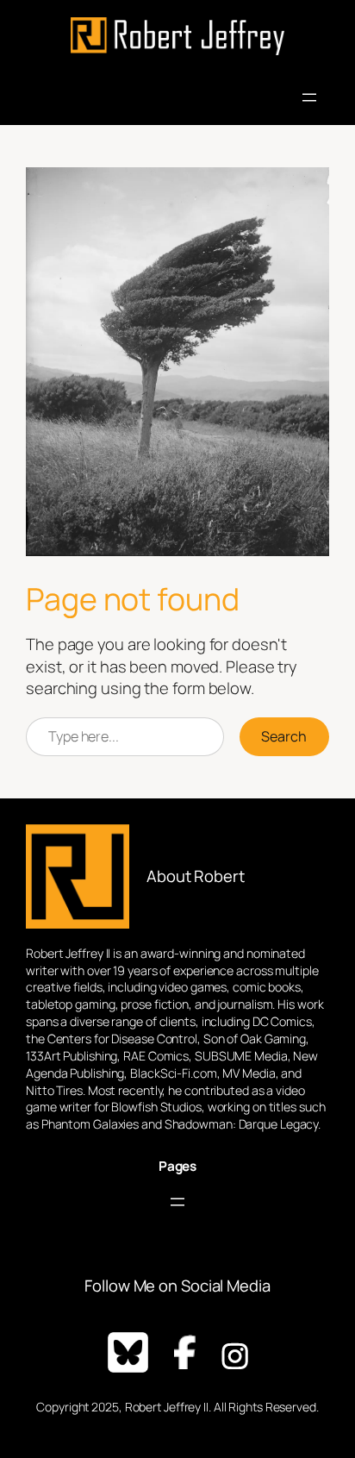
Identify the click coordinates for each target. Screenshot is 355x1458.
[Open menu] (309, 97)
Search (284, 736)
